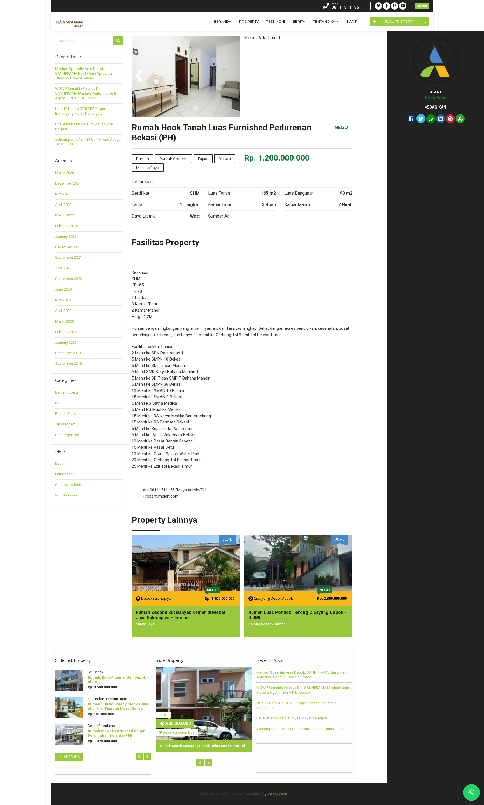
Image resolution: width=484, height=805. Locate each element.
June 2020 (63, 289)
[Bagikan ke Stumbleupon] (460, 119)
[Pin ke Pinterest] (450, 119)
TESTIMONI (275, 21)
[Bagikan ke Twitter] (420, 119)
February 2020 (66, 332)
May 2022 (63, 194)
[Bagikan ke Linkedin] (440, 119)
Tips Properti (65, 424)
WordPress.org (67, 495)
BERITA (299, 21)
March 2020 (64, 321)
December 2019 (68, 353)
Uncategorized (67, 435)
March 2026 (64, 173)
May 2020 (63, 300)
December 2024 (68, 183)
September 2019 (68, 363)
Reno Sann (435, 97)
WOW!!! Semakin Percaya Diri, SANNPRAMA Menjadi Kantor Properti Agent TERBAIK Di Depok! (85, 93)
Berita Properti (66, 392)
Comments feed (68, 484)
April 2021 (63, 268)
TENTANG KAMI (326, 21)
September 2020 (68, 279)
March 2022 (64, 215)
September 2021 (68, 257)
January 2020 (65, 342)
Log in (60, 463)
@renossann (276, 794)
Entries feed (65, 474)
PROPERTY (249, 21)
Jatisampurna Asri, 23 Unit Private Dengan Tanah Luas (299, 729)
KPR (58, 403)
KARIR (352, 21)
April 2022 (63, 205)
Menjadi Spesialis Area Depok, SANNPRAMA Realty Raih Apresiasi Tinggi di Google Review (83, 73)
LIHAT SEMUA (69, 757)
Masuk (422, 6)
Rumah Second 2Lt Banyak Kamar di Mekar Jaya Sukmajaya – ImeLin (181, 615)
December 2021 (68, 247)
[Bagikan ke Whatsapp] (430, 119)
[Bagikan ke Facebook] (411, 119)
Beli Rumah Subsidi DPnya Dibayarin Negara (291, 718)
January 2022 (65, 236)
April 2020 (63, 311)
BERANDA (222, 21)
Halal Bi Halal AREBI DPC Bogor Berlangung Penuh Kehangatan (80, 111)
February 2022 (66, 226)
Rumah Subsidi (67, 413)
